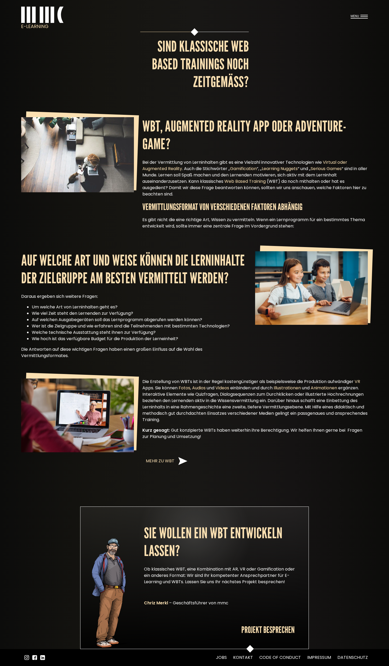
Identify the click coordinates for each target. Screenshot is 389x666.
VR (357, 381)
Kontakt (243, 657)
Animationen (324, 388)
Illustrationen (287, 388)
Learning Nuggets (280, 169)
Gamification (243, 169)
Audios (199, 388)
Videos (222, 388)
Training (257, 181)
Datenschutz (352, 657)
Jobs (221, 657)
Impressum (319, 657)
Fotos (184, 388)
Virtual (329, 162)
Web (229, 181)
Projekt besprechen (268, 629)
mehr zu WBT (160, 461)
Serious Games (326, 169)
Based (241, 181)
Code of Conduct (280, 657)
